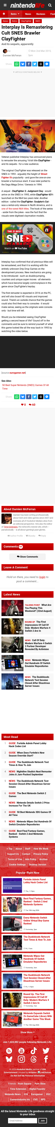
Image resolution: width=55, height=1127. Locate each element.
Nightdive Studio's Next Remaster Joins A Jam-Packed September (30, 773)
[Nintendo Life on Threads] (33, 1060)
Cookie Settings (17, 864)
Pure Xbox (40, 1083)
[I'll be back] (27, 136)
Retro (14, 21)
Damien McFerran (12, 55)
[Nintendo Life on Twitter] (46, 1051)
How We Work (41, 848)
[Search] (50, 5)
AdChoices (46, 1072)
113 (19, 613)
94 (20, 687)
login (42, 577)
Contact (26, 854)
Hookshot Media (24, 1069)
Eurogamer (37, 1094)
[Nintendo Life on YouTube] (21, 1051)
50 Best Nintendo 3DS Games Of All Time (30, 813)
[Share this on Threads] (40, 64)
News (5, 21)
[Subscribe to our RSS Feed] (9, 1051)
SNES (37, 21)
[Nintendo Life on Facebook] (46, 1060)
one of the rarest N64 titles (15, 208)
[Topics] (5, 5)
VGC (48, 1094)
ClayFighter (26, 21)
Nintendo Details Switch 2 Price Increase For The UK (29, 804)
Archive (43, 859)
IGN (26, 1094)
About (19, 848)
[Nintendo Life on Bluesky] (9, 1060)
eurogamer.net (17, 372)
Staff (27, 848)
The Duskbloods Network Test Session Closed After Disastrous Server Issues (29, 784)
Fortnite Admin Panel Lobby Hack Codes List (27, 745)
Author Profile (16, 536)
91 (20, 669)
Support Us (13, 854)
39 (20, 632)
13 (20, 650)
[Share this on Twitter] (34, 64)
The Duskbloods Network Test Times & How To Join (29, 763)
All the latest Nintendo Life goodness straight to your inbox (27, 1113)
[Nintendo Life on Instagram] (21, 1060)
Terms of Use (15, 859)
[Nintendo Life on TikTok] (33, 1051)
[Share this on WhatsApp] (16, 64)
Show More (27, 1032)
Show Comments (29, 556)
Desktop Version (37, 864)
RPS (43, 1099)
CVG (35, 1099)
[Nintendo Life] (27, 5)
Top (10, 848)
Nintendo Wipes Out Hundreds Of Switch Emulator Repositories (30, 823)
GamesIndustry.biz (20, 1099)
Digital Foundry (37, 1089)
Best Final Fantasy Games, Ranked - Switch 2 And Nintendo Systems (27, 834)
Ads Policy (30, 859)
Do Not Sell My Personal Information (28, 1076)
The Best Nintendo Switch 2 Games (27, 795)
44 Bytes (32, 1072)
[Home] (4, 14)
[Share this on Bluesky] (22, 64)
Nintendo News (13, 1094)
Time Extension (11, 527)
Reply (43, 536)
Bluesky (31, 536)
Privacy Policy (40, 854)
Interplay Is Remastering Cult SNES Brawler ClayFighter (27, 33)
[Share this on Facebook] (28, 64)
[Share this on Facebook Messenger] (46, 64)
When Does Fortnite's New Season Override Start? (26, 754)
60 (33, 404)
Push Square (24, 1083)
